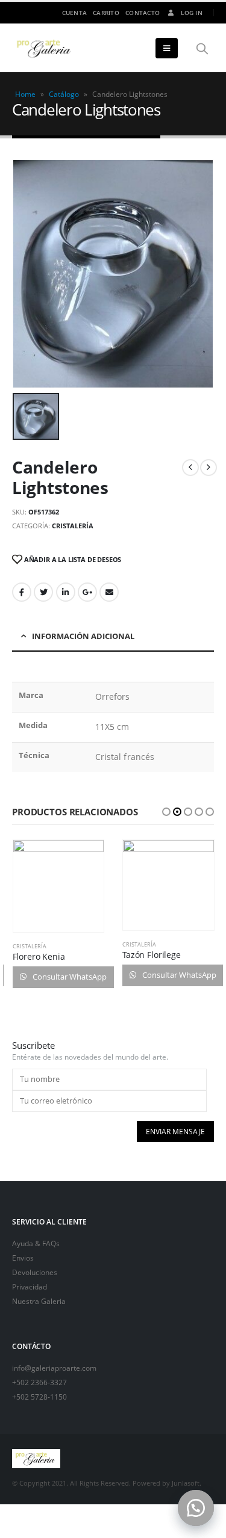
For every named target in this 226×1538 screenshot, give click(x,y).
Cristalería (72, 525)
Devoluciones (34, 1272)
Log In (191, 12)
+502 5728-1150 (39, 1396)
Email (109, 592)
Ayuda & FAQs (36, 1243)
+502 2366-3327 (39, 1382)
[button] (196, 1508)
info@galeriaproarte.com (54, 1368)
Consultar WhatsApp (69, 976)
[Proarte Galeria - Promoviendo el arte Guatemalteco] (45, 48)
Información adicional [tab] (83, 636)
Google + (87, 592)
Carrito (106, 12)
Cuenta (74, 12)
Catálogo (64, 94)
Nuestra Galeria (39, 1301)
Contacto (142, 12)
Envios (23, 1257)
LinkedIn (65, 592)
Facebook (21, 592)
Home (25, 94)
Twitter (43, 592)
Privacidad (29, 1286)
